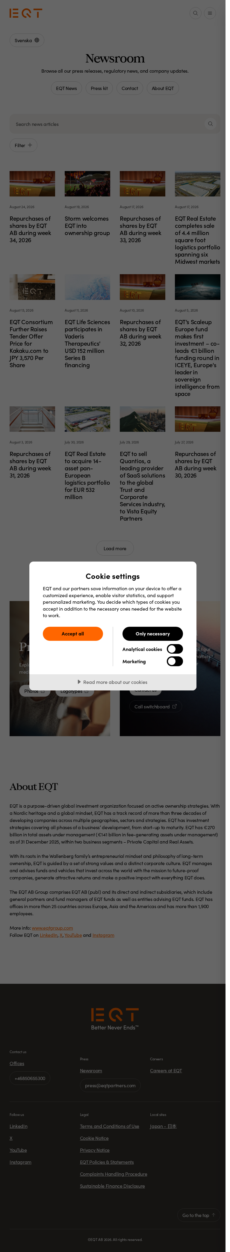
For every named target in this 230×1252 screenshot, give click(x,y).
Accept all (73, 633)
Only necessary (153, 633)
